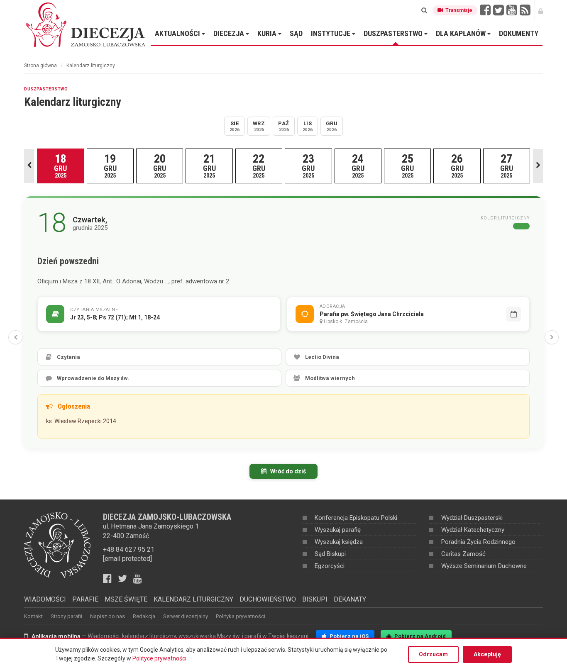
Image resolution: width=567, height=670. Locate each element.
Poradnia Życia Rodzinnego (478, 542)
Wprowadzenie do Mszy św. (93, 378)
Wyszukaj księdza (339, 542)
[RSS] (525, 10)
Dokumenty (518, 33)
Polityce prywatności (159, 658)
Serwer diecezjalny (185, 616)
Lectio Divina (322, 357)
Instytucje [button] (331, 33)
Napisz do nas (107, 616)
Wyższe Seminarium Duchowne (484, 566)
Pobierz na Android (419, 636)
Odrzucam (433, 654)
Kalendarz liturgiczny (193, 599)
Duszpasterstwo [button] (394, 33)
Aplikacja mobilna (56, 636)
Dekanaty (350, 599)
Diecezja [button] (229, 33)
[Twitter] (498, 10)
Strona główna (40, 65)
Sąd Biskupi (330, 554)
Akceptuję (487, 654)
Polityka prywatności (240, 616)
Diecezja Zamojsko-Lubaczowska (86, 24)
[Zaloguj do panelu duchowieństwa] (540, 10)
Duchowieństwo (268, 599)
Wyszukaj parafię (338, 530)
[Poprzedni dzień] (15, 337)
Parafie (85, 599)
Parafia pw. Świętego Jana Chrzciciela (372, 314)
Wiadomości (45, 599)
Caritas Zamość (463, 554)
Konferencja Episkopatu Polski (356, 517)
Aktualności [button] (178, 33)
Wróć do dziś (287, 471)
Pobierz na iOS (348, 636)
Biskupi (314, 599)
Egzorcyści (330, 566)
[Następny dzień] (552, 337)
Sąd (296, 33)
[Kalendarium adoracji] (513, 314)
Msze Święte (126, 599)
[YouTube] (511, 10)
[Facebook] (485, 10)
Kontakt (33, 616)
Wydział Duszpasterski (472, 517)
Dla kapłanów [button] (461, 33)
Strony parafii (66, 616)
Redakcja (144, 616)
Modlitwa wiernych (330, 378)
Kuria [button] (267, 33)
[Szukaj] (424, 10)
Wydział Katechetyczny (472, 530)
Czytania (68, 357)
